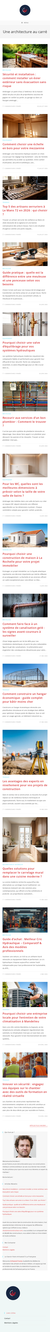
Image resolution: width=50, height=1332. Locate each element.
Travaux (6, 202)
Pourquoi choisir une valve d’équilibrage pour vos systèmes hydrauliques (21, 346)
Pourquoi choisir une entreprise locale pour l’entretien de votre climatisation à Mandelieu (25, 1017)
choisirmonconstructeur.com (13, 1230)
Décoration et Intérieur (13, 865)
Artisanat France (16, 1261)
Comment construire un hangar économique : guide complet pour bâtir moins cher (25, 697)
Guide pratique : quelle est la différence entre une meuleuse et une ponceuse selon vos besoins (24, 278)
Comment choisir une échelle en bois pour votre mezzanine (23, 146)
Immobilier (7, 550)
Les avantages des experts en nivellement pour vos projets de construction (25, 785)
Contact (5, 1247)
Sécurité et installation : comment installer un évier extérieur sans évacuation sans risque (24, 80)
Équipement (7, 140)
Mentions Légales (9, 1250)
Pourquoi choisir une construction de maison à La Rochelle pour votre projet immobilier (22, 559)
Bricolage (7, 70)
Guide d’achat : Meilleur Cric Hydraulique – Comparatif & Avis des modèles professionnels (22, 945)
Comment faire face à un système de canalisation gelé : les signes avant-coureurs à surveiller (24, 629)
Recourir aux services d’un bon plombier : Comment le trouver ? (24, 421)
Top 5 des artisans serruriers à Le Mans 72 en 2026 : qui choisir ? (25, 210)
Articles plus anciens (39, 1126)
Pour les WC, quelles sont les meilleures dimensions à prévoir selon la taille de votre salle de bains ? (24, 489)
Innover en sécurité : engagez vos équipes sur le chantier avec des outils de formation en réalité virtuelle (25, 1090)
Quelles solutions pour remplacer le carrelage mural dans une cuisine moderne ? (23, 872)
